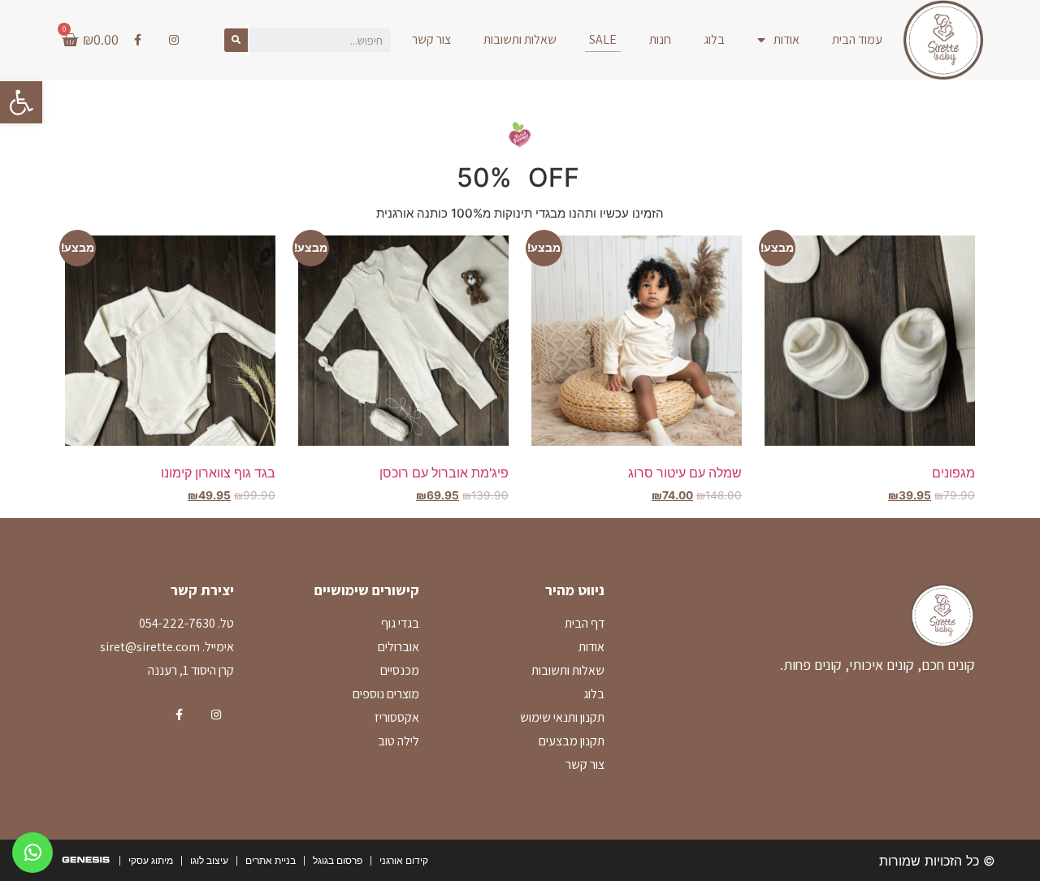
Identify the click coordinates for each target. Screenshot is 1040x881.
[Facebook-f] (137, 40)
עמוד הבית (857, 39)
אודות (787, 39)
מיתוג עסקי (150, 860)
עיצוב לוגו (209, 860)
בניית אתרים (270, 860)
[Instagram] (174, 40)
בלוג (714, 39)
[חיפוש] (236, 40)
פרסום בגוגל (337, 860)
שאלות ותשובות (520, 39)
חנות (660, 39)
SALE (603, 39)
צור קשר (431, 39)
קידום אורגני (403, 860)
